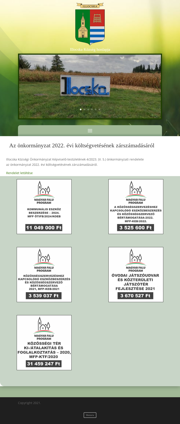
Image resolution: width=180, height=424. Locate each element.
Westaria (90, 415)
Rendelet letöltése (19, 173)
